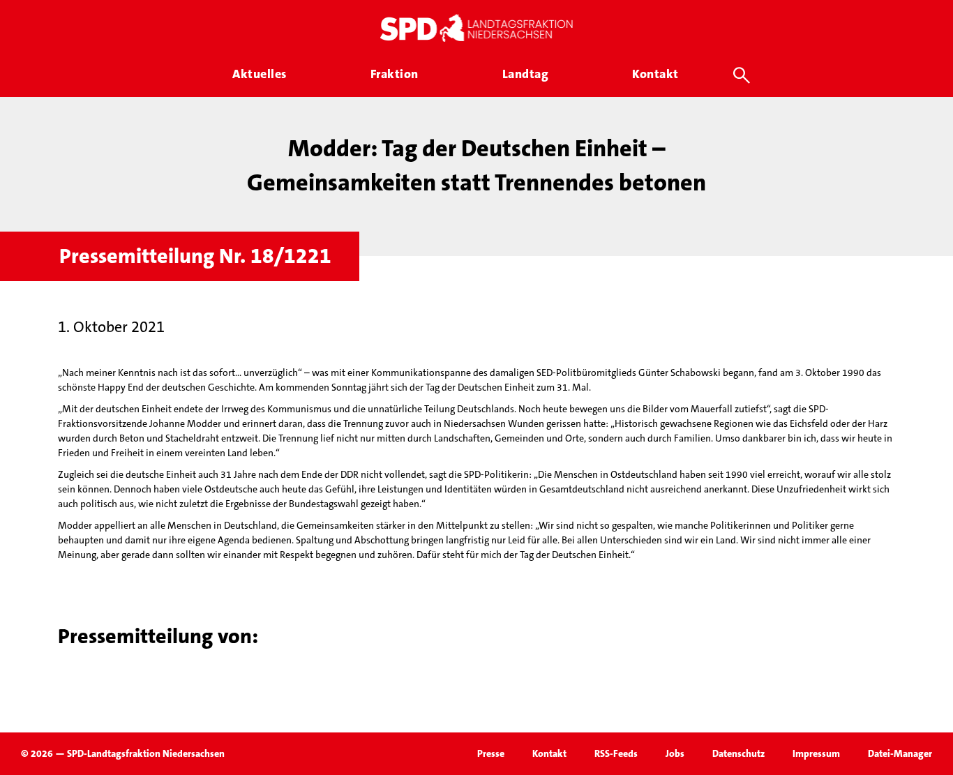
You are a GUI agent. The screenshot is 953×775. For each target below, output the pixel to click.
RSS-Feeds (616, 753)
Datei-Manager (900, 753)
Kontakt (549, 753)
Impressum (816, 753)
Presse (490, 753)
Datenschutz (738, 753)
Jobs (675, 753)
